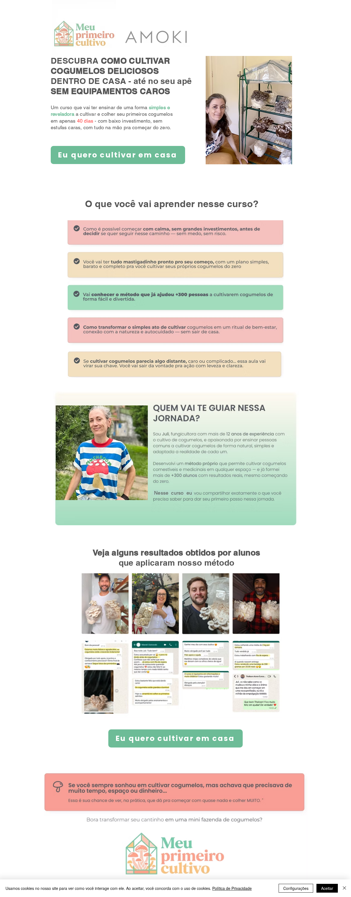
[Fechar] (344, 888)
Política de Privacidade (232, 888)
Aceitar (327, 888)
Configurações (295, 888)
